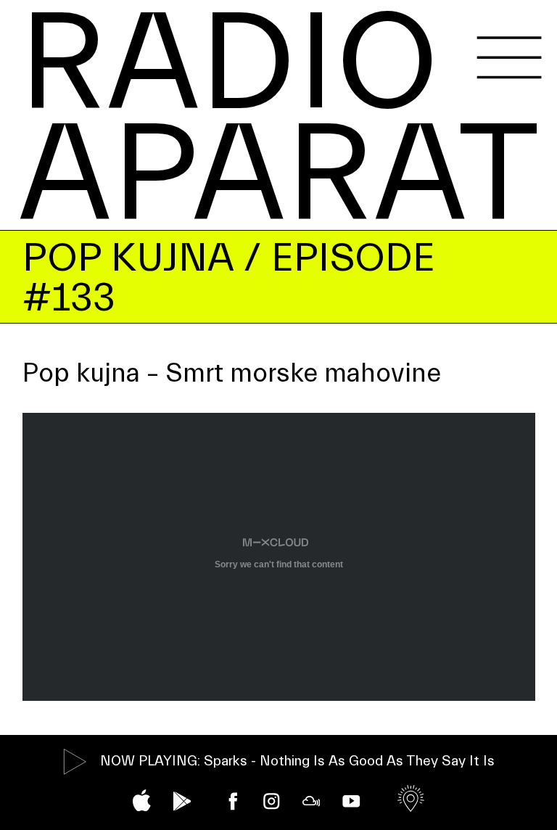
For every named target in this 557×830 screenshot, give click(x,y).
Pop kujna (128, 258)
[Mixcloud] (311, 801)
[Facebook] (233, 801)
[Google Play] (182, 801)
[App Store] (142, 800)
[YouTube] (351, 801)
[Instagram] (272, 801)
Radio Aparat (279, 119)
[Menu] (509, 57)
